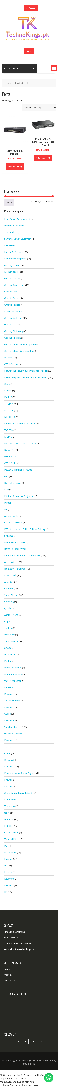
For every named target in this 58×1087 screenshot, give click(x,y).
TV (5, 746)
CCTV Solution (11, 832)
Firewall (8, 779)
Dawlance (9, 694)
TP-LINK (8, 403)
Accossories (10, 852)
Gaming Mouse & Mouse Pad (19, 350)
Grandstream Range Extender (19, 793)
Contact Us (9, 980)
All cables (9, 581)
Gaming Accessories (14, 285)
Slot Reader (10, 232)
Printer (7, 502)
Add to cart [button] (13, 166)
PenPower (9, 634)
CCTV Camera (11, 364)
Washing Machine (13, 733)
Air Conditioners (12, 700)
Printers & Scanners (14, 225)
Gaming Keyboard (13, 318)
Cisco (7, 383)
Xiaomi (7, 647)
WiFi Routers (10, 456)
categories (14, 68)
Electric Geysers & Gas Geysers (20, 773)
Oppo (7, 621)
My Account (31, 7)
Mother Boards (12, 271)
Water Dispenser (12, 680)
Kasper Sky (9, 449)
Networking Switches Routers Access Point (25, 377)
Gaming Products (13, 265)
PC (5, 845)
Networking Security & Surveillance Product (26, 370)
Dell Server (9, 245)
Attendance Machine (14, 542)
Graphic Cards (11, 298)
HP (5, 509)
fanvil (7, 812)
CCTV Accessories (13, 522)
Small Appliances (12, 727)
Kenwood (9, 760)
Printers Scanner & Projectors (19, 496)
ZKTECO (8, 430)
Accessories (10, 562)
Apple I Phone (11, 614)
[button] (54, 68)
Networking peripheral (15, 258)
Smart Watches (12, 641)
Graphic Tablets (12, 304)
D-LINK (8, 397)
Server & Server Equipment (17, 238)
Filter (9, 202)
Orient (7, 753)
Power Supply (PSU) (14, 311)
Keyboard (9, 878)
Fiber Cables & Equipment (17, 219)
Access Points (11, 515)
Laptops (8, 858)
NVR (6, 489)
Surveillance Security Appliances (20, 423)
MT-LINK (8, 410)
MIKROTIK (9, 416)
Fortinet (8, 786)
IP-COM (8, 825)
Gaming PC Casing (13, 331)
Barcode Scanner (12, 667)
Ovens (7, 713)
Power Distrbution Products (18, 469)
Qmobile (8, 608)
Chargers (8, 588)
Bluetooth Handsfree (14, 568)
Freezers (8, 687)
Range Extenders (12, 482)
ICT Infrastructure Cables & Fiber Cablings (25, 529)
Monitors (8, 885)
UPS (6, 476)
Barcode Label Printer (15, 548)
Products (8, 974)
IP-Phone (9, 819)
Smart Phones (11, 595)
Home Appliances (13, 674)
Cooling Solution (12, 337)
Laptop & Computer (14, 252)
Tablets (8, 628)
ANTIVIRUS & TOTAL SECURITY (20, 443)
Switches (8, 535)
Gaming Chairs (11, 278)
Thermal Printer (12, 839)
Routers (8, 357)
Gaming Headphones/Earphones (20, 344)
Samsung (9, 601)
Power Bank (10, 575)
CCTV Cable (10, 463)
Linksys (8, 390)
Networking (10, 799)
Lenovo (8, 872)
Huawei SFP (10, 654)
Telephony (9, 806)
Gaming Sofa (10, 291)
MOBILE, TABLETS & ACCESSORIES (22, 555)
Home (7, 968)
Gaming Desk (11, 324)
